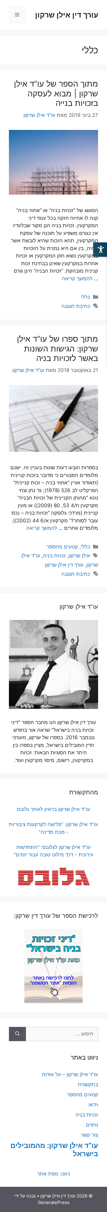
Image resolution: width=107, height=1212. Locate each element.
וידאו (93, 1105)
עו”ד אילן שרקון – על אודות (70, 1074)
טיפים (92, 1125)
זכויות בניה (54, 556)
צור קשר (89, 1135)
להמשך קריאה (77, 278)
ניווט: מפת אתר (53, 1174)
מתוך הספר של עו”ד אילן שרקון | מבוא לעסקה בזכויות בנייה (56, 93)
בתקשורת (88, 1084)
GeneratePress (54, 1202)
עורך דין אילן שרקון (66, 14)
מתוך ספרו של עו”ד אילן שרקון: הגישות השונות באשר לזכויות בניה (57, 348)
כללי (85, 297)
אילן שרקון (79, 556)
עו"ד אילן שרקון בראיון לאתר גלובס (53, 809)
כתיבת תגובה (76, 306)
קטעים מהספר (62, 547)
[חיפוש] (17, 1034)
